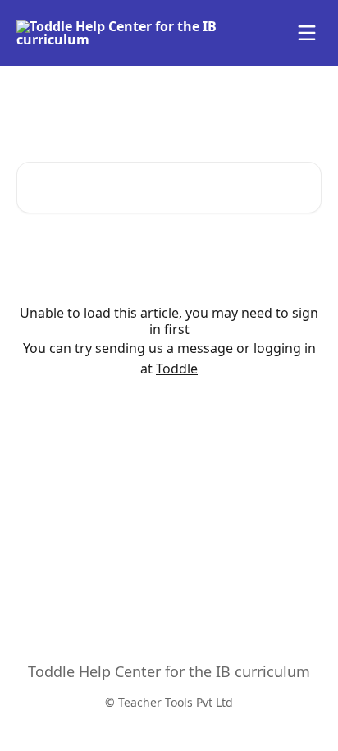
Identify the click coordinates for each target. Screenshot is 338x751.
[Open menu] (307, 33)
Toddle (177, 368)
